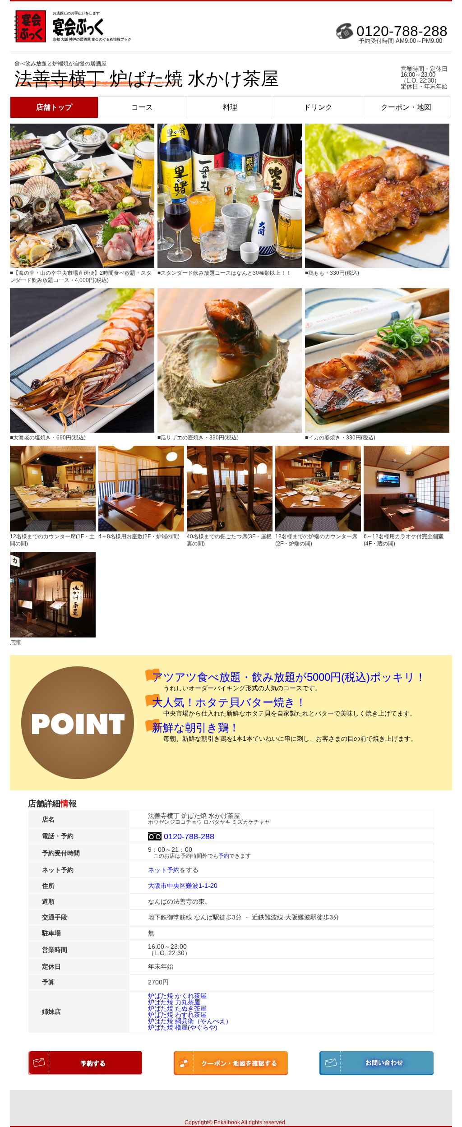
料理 (230, 107)
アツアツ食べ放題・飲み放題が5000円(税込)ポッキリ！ (289, 677)
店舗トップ (54, 107)
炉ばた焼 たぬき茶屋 (177, 1008)
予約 (223, 856)
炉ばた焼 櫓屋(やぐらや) (182, 1027)
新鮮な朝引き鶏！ (196, 727)
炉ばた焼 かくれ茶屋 (177, 995)
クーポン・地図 (406, 107)
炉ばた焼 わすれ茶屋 (177, 1014)
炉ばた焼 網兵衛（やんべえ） (190, 1021)
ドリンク (318, 107)
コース (142, 107)
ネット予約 (164, 869)
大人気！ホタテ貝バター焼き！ (229, 702)
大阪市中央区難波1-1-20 (182, 885)
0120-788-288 (402, 31)
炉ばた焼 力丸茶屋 (174, 1002)
